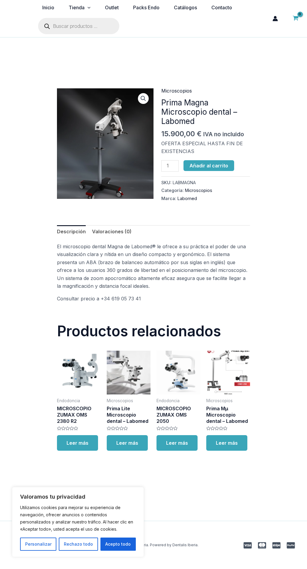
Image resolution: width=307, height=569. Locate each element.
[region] (78, 522)
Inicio (48, 7)
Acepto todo (118, 544)
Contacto (221, 7)
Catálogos (185, 7)
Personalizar (38, 544)
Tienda (77, 7)
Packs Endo (146, 7)
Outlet (112, 7)
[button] (143, 98)
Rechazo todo (78, 544)
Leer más (77, 443)
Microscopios (176, 91)
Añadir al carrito (208, 166)
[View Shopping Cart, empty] (295, 18)
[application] (88, 7)
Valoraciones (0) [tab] (112, 231)
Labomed (187, 198)
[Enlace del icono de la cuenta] (275, 18)
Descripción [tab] (71, 231)
